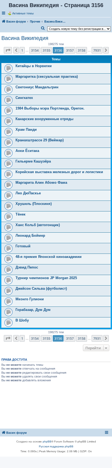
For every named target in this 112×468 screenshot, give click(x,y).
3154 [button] (35, 50)
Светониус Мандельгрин (36, 87)
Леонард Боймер (30, 235)
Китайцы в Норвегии (33, 66)
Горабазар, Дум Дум (33, 310)
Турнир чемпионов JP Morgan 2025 (46, 278)
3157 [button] (70, 50)
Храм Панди (26, 129)
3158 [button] (81, 50)
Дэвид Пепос (26, 267)
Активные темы (23, 13)
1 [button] (22, 50)
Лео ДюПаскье (28, 193)
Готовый (22, 246)
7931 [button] (97, 50)
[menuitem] (43, 28)
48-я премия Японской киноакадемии (48, 257)
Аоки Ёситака (27, 151)
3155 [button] (46, 50)
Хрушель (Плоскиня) (33, 204)
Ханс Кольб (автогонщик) (37, 225)
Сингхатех (24, 98)
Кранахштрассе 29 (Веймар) (39, 140)
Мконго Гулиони (29, 299)
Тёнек (20, 214)
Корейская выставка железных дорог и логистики (59, 172)
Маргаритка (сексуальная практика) (46, 76)
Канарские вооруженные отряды (44, 119)
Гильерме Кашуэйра (33, 161)
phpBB (47, 441)
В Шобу (22, 320)
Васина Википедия (24, 38)
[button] (8, 50)
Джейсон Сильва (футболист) (41, 288)
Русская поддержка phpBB (56, 446)
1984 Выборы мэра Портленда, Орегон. (50, 108)
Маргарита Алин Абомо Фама (41, 182)
